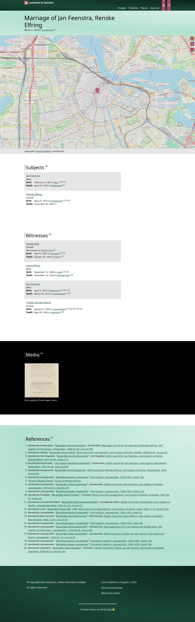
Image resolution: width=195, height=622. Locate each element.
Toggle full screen (192, 38)
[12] (63, 271)
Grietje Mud (32, 243)
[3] (65, 182)
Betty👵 (111, 609)
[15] (64, 290)
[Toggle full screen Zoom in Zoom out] (97, 92)
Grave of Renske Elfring (68, 480)
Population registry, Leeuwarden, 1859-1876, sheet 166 (121, 544)
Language (163, 5)
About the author (110, 592)
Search (169, 5)
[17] (73, 308)
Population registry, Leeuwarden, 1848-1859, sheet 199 (121, 540)
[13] (67, 271)
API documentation (112, 587)
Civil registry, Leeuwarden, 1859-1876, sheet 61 (116, 512)
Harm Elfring (33, 265)
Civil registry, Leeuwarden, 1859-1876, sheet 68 (116, 523)
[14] (71, 275)
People (122, 8)
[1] (55, 29)
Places (144, 8)
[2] (63, 182)
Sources (154, 8)
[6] (69, 200)
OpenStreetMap (43, 151)
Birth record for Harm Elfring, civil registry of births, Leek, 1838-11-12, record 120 (124, 509)
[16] (68, 290)
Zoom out (192, 49)
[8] (54, 250)
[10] (63, 253)
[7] (56, 203)
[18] (77, 308)
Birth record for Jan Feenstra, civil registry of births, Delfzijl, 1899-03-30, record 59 (122, 452)
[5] (67, 200)
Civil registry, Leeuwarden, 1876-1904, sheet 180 (117, 477)
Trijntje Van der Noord (38, 302)
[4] (64, 185)
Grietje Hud (47, 250)
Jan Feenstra (33, 175)
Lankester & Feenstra (41, 2)
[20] (62, 312)
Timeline (133, 8)
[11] (62, 256)
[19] (80, 308)
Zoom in (192, 44)
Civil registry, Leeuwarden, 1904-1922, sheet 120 (117, 491)
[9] (61, 253)
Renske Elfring (34, 194)
